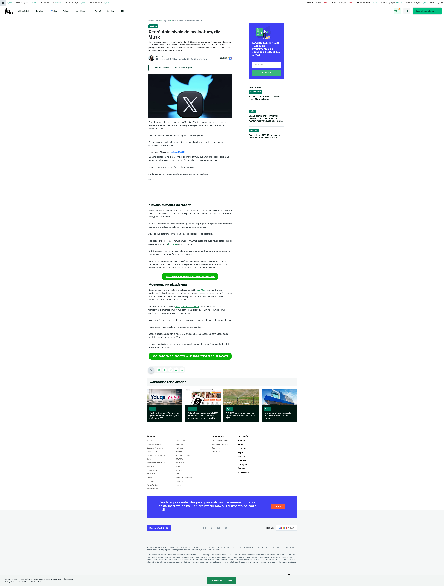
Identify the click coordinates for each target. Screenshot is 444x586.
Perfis (178, 474)
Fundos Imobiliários (183, 455)
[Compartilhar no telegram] (170, 369)
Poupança (150, 481)
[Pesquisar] (406, 11)
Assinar (266, 73)
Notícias (158, 21)
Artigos (66, 11)
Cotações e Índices (154, 444)
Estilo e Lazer (152, 452)
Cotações (242, 464)
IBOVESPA (179, 459)
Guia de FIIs (216, 452)
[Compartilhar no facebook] (164, 369)
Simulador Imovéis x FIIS (220, 444)
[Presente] (397, 11)
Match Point (180, 463)
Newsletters (243, 473)
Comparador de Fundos (220, 440)
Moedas (178, 466)
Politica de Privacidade (30, 581)
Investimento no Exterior (156, 463)
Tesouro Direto (152, 489)
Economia (179, 444)
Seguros (179, 485)
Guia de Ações (217, 448)
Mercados (150, 466)
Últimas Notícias (24, 11)
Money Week (152, 470)
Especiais (110, 11)
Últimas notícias (255, 88)
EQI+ (123, 11)
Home (150, 21)
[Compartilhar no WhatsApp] (182, 369)
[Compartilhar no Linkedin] (159, 369)
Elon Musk (173, 244)
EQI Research (180, 448)
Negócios (166, 21)
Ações (149, 440)
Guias (149, 459)
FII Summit (179, 452)
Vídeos (241, 444)
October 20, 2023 (178, 152)
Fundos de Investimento (156, 455)
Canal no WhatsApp (161, 68)
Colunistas (243, 460)
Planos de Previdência (184, 477)
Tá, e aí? (98, 11)
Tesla (177, 306)
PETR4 (149, 477)
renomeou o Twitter (190, 306)
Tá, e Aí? (242, 448)
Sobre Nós (243, 436)
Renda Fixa (180, 481)
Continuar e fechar (222, 580)
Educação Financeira (155, 448)
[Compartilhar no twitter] (176, 369)
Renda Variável (152, 485)
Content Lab (180, 440)
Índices (241, 468)
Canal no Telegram (185, 68)
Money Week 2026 (159, 528)
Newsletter (151, 474)
